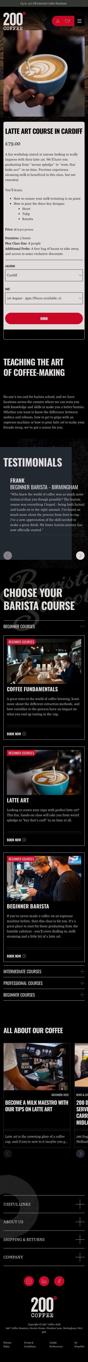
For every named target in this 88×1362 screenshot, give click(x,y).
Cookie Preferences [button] (56, 1344)
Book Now (14, 733)
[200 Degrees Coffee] (14, 21)
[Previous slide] (5, 3)
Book (44, 318)
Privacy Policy (7, 1344)
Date (7, 289)
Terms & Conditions (30, 1344)
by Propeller (80, 1344)
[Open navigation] (79, 21)
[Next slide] (82, 3)
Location (10, 266)
